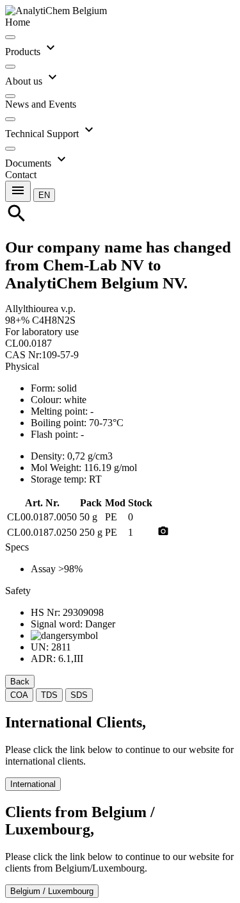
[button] (44, 194)
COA (19, 695)
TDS (49, 695)
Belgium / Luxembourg (51, 891)
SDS (79, 695)
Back (19, 681)
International (33, 784)
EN (44, 195)
